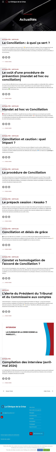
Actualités (6, 39)
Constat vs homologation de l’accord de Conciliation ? (23, 261)
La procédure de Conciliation (24, 172)
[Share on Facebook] (3, 57)
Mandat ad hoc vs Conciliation (25, 109)
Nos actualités (32, 421)
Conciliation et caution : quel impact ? (24, 140)
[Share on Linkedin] (9, 57)
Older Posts (47, 391)
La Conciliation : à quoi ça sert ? (26, 43)
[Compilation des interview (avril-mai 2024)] (28, 339)
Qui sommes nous (33, 415)
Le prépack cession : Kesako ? (24, 202)
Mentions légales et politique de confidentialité (10, 434)
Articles (15, 39)
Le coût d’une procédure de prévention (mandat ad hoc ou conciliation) (25, 76)
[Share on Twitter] (6, 57)
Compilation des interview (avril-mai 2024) (27, 363)
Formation (31, 418)
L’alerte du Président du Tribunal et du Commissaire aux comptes (27, 295)
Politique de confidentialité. (30, 450)
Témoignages (32, 424)
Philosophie (31, 412)
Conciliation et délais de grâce (25, 232)
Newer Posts (9, 391)
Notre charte (32, 407)
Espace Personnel (33, 426)
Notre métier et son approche (35, 410)
